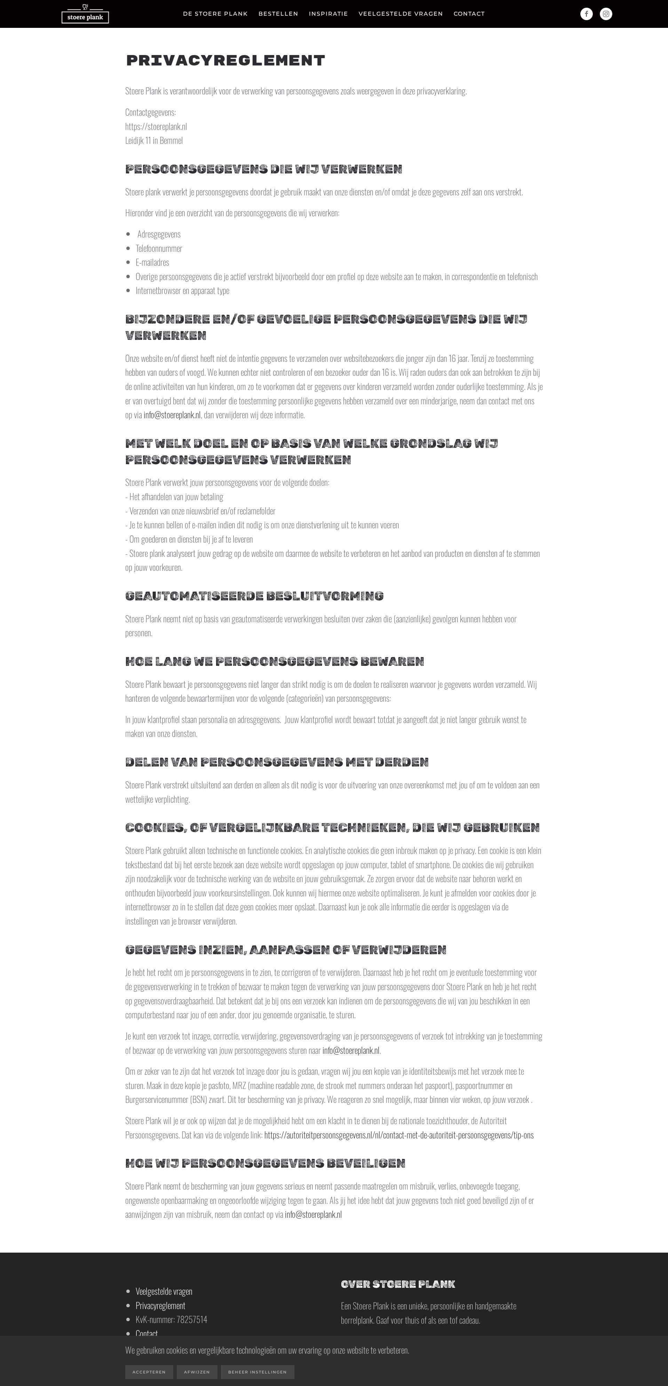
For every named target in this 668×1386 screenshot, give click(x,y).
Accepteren (149, 1372)
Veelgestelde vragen (401, 13)
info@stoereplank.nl (172, 414)
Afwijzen (197, 1372)
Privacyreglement (160, 1305)
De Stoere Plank (215, 13)
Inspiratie (328, 13)
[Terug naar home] (85, 14)
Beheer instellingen (257, 1372)
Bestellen (279, 13)
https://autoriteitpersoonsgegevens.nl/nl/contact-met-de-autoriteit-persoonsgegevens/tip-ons (399, 1134)
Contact (469, 13)
